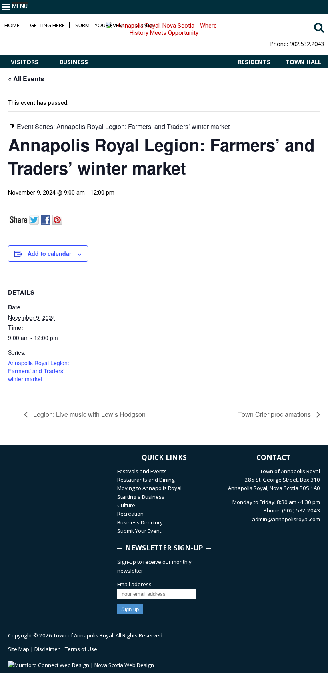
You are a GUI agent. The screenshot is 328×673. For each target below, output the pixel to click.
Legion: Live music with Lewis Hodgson (89, 414)
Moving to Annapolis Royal (149, 488)
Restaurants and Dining (146, 479)
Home (12, 25)
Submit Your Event (100, 25)
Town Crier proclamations (275, 414)
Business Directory (140, 522)
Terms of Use (81, 649)
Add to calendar (49, 253)
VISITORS (24, 62)
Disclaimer (47, 649)
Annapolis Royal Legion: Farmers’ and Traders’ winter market (38, 371)
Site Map (18, 649)
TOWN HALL (303, 62)
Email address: (135, 584)
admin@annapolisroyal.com (286, 519)
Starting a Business (140, 496)
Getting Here (47, 25)
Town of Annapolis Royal (83, 635)
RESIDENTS (254, 62)
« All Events (26, 78)
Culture (126, 505)
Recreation (130, 513)
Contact (148, 25)
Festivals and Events (142, 471)
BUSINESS (74, 62)
